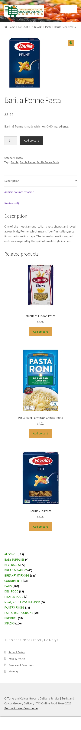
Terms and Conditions (21, 665)
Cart (62, 720)
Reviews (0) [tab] (11, 203)
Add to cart (31, 140)
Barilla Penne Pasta (48, 162)
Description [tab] (11, 181)
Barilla (14, 162)
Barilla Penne (27, 162)
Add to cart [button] (40, 331)
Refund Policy (16, 652)
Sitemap (13, 671)
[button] (71, 43)
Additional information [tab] (19, 192)
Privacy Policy (16, 658)
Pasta (48, 27)
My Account (13, 723)
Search (40, 723)
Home (12, 27)
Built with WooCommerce (21, 708)
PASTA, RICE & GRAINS (30, 27)
